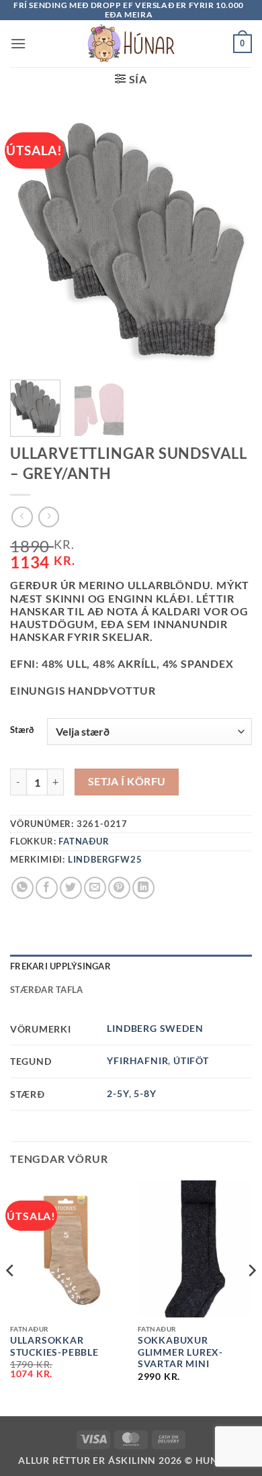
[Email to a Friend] (95, 888)
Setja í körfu (127, 781)
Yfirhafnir (137, 1060)
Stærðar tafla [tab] (46, 989)
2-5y (117, 1093)
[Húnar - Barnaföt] (131, 43)
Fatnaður (83, 841)
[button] (18, 43)
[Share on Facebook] (47, 888)
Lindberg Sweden (155, 1028)
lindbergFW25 (105, 859)
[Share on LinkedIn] (143, 888)
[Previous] (11, 1297)
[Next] (251, 1297)
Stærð (22, 730)
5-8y (145, 1093)
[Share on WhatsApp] (22, 888)
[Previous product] (48, 517)
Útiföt (191, 1060)
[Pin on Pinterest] (119, 888)
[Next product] (21, 517)
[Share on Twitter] (71, 888)
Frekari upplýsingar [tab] (60, 966)
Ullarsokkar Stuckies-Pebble (54, 1346)
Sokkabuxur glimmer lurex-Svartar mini (180, 1352)
